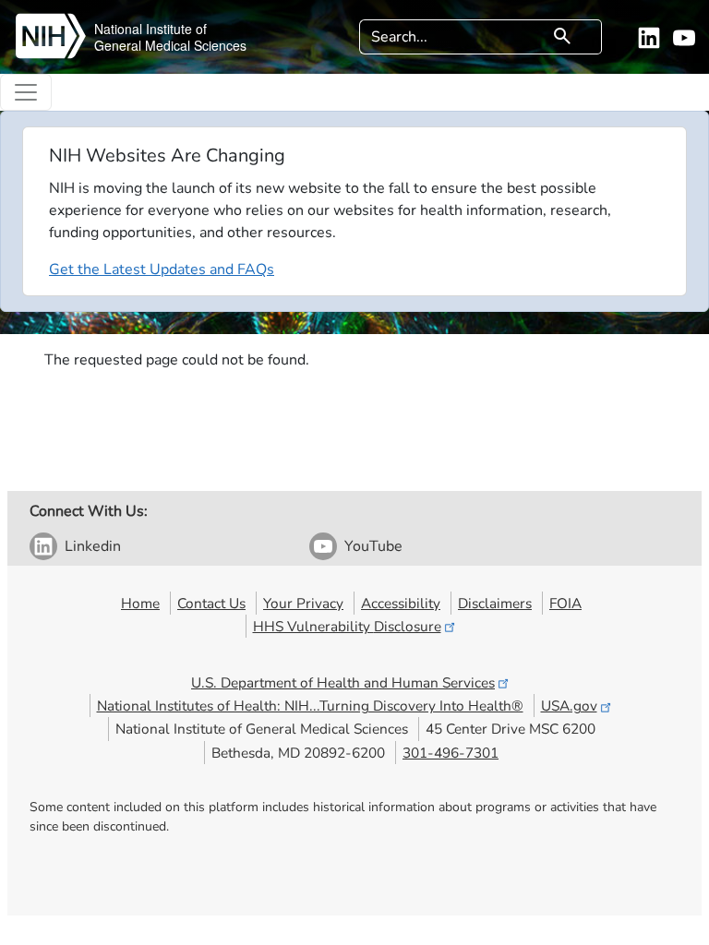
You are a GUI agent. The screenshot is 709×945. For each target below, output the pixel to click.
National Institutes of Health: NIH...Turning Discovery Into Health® (310, 705)
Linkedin (93, 546)
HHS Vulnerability (347, 626)
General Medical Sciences (170, 45)
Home (140, 603)
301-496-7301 (451, 752)
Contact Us (211, 603)
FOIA (565, 603)
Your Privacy (303, 603)
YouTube (373, 546)
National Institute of (150, 28)
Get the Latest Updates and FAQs (161, 269)
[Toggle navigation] (26, 92)
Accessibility (400, 603)
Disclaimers (495, 603)
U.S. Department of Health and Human (343, 682)
